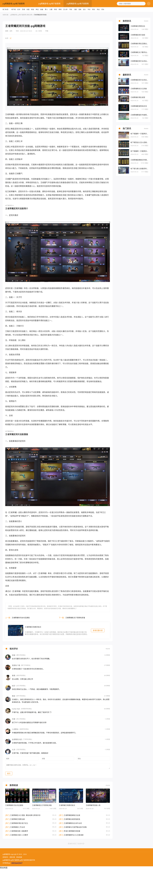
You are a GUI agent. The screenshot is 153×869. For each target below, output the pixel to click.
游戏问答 (12, 857)
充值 (28, 9)
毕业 (89, 9)
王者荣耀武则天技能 (40, 15)
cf (32, 15)
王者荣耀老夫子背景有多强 (75, 618)
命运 (98, 9)
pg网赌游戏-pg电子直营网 (14, 3)
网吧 (60, 9)
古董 (51, 9)
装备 (41, 9)
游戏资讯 (5, 857)
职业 (93, 9)
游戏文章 (29, 15)
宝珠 (80, 9)
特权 (55, 9)
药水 (102, 9)
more (108, 649)
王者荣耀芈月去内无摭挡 (21, 618)
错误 (32, 9)
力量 (75, 9)
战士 (84, 9)
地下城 (13, 9)
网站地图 (19, 857)
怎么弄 (65, 9)
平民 (70, 9)
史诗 (18, 9)
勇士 (46, 9)
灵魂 (23, 9)
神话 (37, 9)
